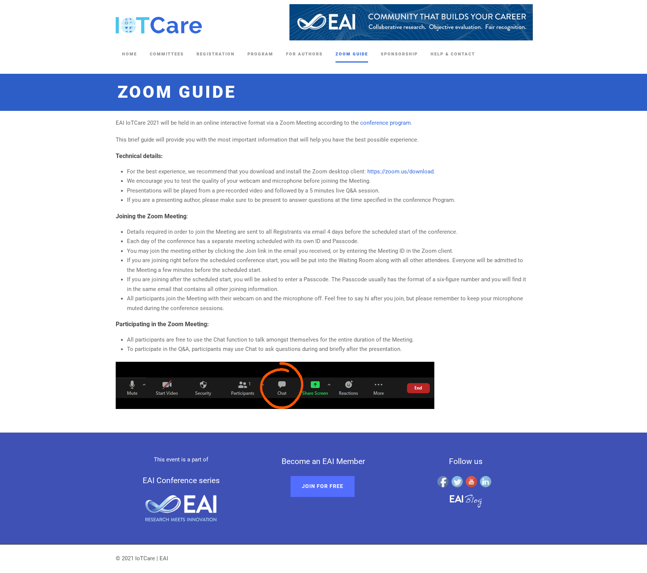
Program (260, 54)
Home (129, 54)
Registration (216, 54)
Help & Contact (453, 54)
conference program (385, 122)
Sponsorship (399, 54)
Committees (167, 54)
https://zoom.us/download (400, 171)
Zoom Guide (351, 54)
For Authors (304, 54)
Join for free (322, 486)
